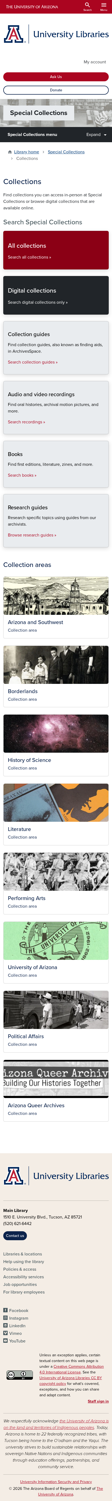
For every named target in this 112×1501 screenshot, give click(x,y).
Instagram (18, 1318)
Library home (26, 152)
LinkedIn (17, 1326)
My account (95, 62)
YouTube (17, 1341)
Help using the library (23, 1261)
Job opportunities (20, 1284)
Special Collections (66, 152)
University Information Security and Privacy (56, 1482)
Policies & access (19, 1269)
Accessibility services (23, 1277)
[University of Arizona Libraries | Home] (56, 34)
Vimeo (15, 1333)
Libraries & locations (22, 1254)
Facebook (18, 1310)
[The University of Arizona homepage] (31, 7)
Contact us (15, 1235)
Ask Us (56, 77)
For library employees (24, 1292)
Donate (56, 90)
